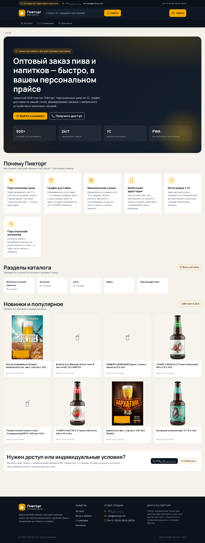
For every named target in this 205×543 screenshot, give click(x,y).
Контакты (67, 23)
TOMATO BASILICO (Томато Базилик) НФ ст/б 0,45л (177, 366)
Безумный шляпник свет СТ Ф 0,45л (176, 430)
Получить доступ (69, 116)
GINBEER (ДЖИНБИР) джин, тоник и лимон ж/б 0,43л (126, 366)
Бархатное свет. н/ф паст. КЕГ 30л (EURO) (125, 432)
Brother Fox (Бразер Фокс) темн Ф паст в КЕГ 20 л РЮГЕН (75, 366)
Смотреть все (190, 303)
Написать (190, 460)
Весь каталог (191, 267)
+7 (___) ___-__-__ (73, 3)
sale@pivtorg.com (94, 3)
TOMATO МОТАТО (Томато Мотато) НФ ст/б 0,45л (76, 432)
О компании (47, 23)
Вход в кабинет (84, 516)
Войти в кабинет (32, 116)
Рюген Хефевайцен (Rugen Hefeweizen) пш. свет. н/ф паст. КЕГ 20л (26, 367)
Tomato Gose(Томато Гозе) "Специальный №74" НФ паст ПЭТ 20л (25, 433)
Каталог (28, 23)
